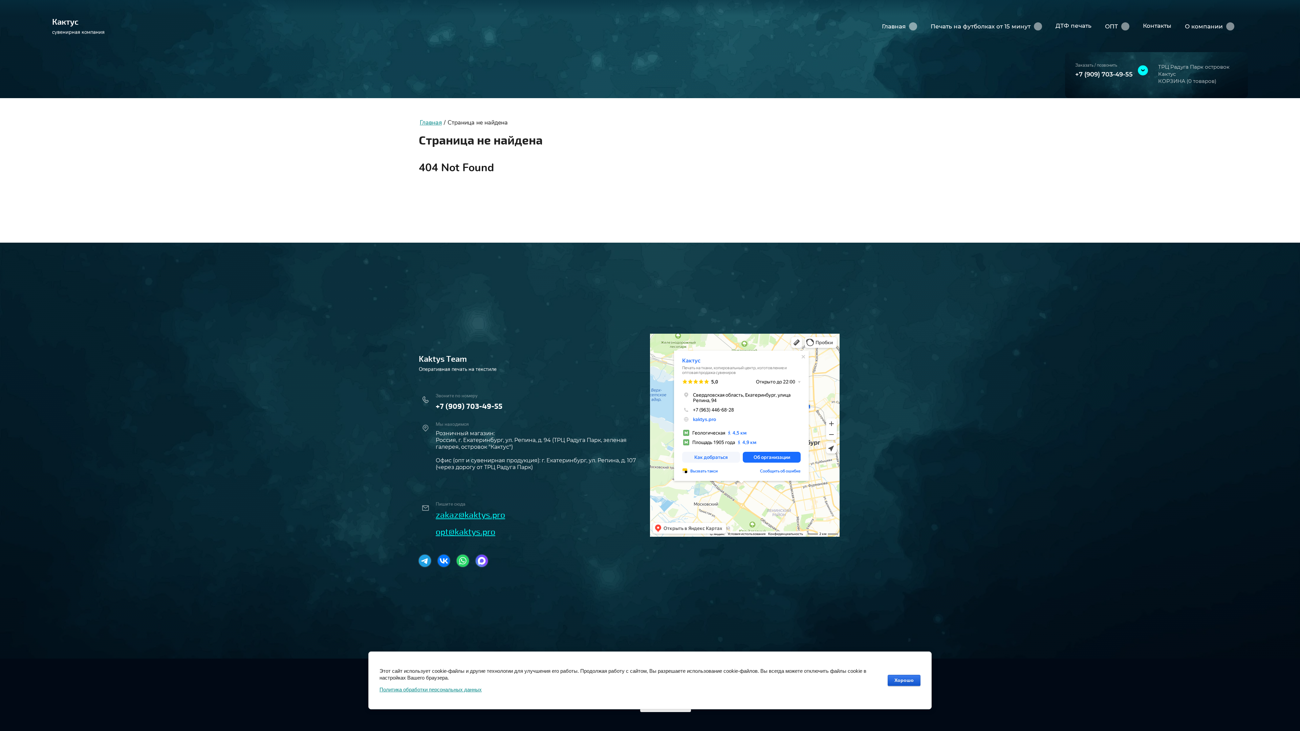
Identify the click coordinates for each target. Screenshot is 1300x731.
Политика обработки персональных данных (431, 689)
